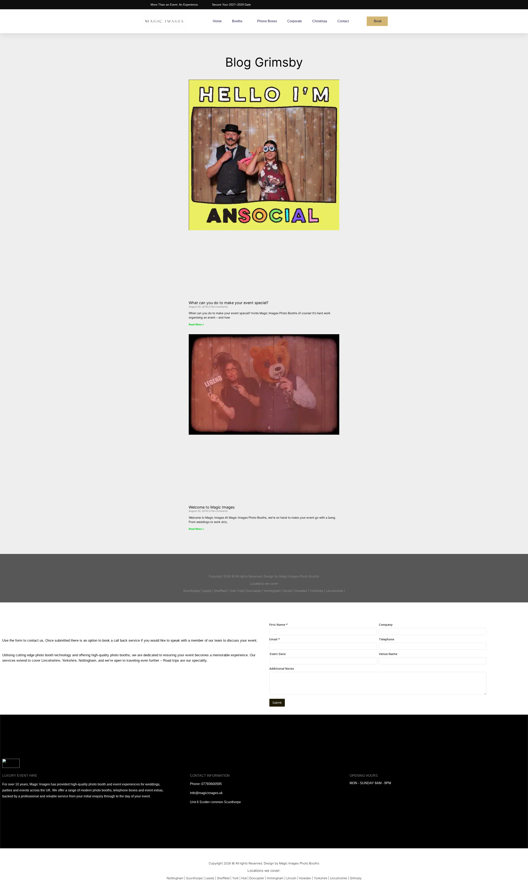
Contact (343, 21)
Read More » (196, 324)
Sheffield (223, 878)
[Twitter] (260, 566)
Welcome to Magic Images (212, 507)
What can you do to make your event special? (228, 303)
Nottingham (175, 878)
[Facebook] (252, 566)
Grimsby (356, 878)
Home (217, 21)
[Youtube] (268, 566)
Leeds (209, 878)
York (235, 878)
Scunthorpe (194, 878)
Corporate (294, 21)
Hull (244, 878)
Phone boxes (267, 21)
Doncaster (256, 878)
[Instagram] (275, 566)
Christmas (319, 21)
